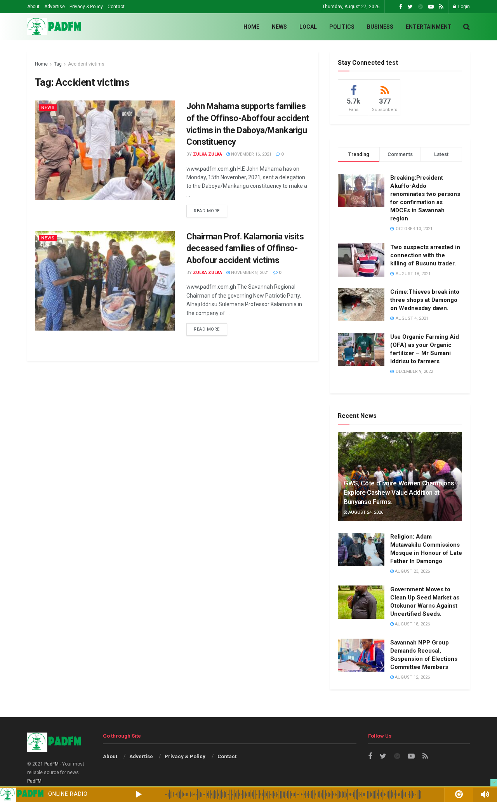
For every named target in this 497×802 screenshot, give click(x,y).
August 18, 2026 (412, 624)
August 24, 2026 (365, 512)
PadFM (51, 764)
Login (463, 6)
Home (251, 27)
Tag (58, 64)
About (33, 6)
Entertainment (429, 27)
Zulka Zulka (207, 154)
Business (380, 27)
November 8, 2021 (249, 272)
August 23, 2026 (412, 571)
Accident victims (86, 64)
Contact (116, 6)
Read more (207, 210)
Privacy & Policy (86, 6)
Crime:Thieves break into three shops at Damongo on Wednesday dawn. (424, 300)
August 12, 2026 (412, 677)
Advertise (54, 6)
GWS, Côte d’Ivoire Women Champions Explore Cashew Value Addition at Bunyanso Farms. (399, 492)
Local (308, 27)
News (279, 27)
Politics (342, 27)
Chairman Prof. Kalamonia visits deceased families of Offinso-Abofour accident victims (245, 248)
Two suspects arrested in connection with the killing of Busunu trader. (425, 255)
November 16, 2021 (250, 154)
